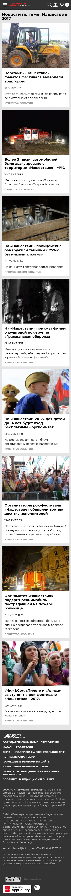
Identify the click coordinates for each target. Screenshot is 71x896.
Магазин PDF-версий (18, 747)
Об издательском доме (20, 742)
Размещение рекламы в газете (25, 766)
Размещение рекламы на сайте (26, 761)
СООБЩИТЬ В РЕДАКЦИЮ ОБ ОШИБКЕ (28, 779)
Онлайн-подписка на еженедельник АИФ (34, 752)
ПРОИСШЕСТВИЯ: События (23, 272)
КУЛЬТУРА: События (18, 103)
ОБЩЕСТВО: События (19, 189)
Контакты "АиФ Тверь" (19, 756)
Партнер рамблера (32, 879)
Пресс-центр (50, 742)
